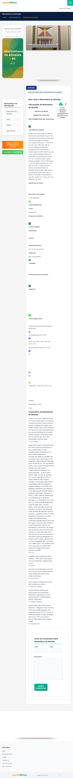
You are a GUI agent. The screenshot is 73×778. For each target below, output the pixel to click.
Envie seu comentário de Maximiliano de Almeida (45, 92)
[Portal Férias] (9, 3)
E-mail (51, 647)
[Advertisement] (12, 89)
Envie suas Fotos (7, 766)
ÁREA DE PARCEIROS (65, 8)
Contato (4, 757)
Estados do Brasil (7, 754)
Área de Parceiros (7, 763)
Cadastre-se (5, 760)
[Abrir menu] (70, 3)
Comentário (37, 657)
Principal (31, 88)
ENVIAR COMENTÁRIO (41, 687)
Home (4, 751)
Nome (36, 647)
